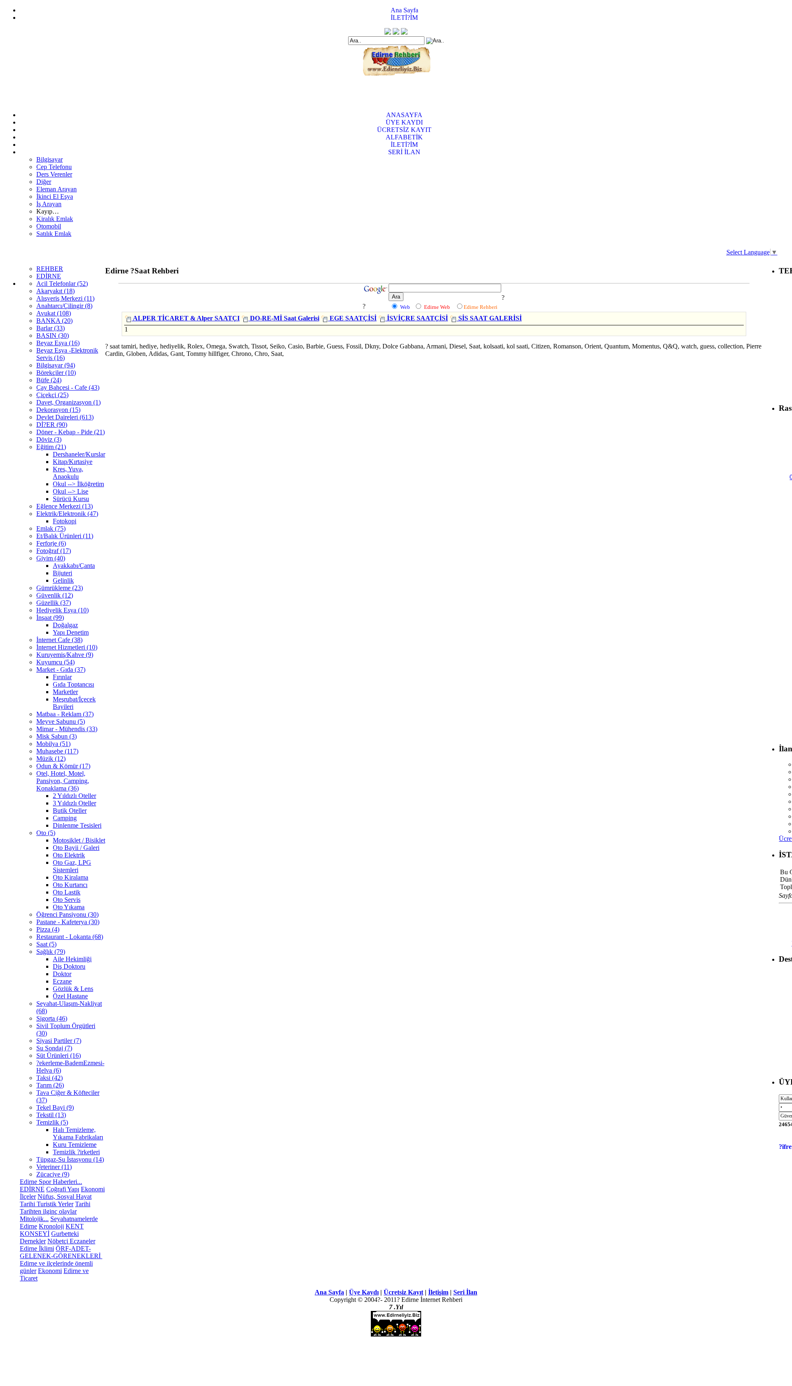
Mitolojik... (34, 1218)
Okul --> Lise (70, 491)
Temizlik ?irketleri (76, 1151)
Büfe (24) (48, 380)
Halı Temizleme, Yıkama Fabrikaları (78, 1133)
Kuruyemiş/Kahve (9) (64, 654)
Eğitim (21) (51, 446)
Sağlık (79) (50, 951)
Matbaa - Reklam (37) (65, 714)
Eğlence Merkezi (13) (64, 506)
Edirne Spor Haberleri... (51, 1181)
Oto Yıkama (69, 907)
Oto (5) (45, 832)
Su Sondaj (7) (54, 1048)
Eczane (62, 981)
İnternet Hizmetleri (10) (66, 647)
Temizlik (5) (52, 1122)
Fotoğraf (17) (53, 550)
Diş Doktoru (69, 966)
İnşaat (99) (50, 617)
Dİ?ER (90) (51, 424)
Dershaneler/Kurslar (79, 454)
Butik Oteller (70, 810)
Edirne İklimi (37, 1248)
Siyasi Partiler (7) (58, 1040)
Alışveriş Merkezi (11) (65, 298)
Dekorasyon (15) (58, 409)
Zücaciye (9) (52, 1174)
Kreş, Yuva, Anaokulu (68, 473)
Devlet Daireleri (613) (65, 417)
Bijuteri (62, 573)
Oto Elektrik (69, 855)
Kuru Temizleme (75, 1144)
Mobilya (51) (53, 743)
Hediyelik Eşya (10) (62, 610)
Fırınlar (62, 676)
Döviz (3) (48, 439)
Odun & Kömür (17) (63, 765)
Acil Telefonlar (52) (62, 283)
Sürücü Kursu (71, 498)
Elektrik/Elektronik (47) (67, 513)
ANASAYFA (404, 114)
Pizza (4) (47, 929)
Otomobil (48, 226)
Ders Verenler (54, 174)
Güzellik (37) (53, 602)
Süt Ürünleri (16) (58, 1055)
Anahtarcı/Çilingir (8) (64, 305)
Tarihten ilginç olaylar (48, 1211)
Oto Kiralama (70, 877)
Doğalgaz (65, 624)
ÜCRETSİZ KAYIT (404, 129)
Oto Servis (66, 899)
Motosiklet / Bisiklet (79, 840)
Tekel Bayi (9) (55, 1107)
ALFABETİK (404, 137)
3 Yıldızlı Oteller (74, 803)
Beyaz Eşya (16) (58, 342)
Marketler (65, 691)
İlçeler (28, 1196)
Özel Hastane (70, 996)
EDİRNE (48, 276)
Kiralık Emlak (54, 218)
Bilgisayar (49, 159)
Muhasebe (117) (57, 751)
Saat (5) (46, 944)
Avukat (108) (53, 313)
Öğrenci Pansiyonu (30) (67, 914)
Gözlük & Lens (73, 988)
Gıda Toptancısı (73, 684)
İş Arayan (48, 203)
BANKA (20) (54, 320)
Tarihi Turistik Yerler (46, 1203)
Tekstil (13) (51, 1114)
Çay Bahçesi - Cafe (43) (67, 387)
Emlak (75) (51, 528)
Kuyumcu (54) (55, 662)
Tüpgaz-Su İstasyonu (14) (70, 1159)
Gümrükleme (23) (59, 587)
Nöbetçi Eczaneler (71, 1241)
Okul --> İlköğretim (78, 483)
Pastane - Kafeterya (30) (67, 921)
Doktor (62, 973)
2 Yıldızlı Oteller (74, 795)
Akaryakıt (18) (55, 290)
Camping (65, 817)
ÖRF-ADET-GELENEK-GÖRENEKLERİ (61, 1252)
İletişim (438, 1292)
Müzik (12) (51, 758)
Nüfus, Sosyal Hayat (65, 1196)
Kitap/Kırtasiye (72, 461)
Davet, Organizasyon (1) (68, 402)
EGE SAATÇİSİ (352, 318)
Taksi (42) (49, 1077)
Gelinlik (63, 580)
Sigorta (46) (51, 1018)
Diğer (43, 181)
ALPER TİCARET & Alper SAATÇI (186, 318)
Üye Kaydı (364, 1292)
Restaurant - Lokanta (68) (69, 936)
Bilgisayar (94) (55, 365)
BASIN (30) (52, 335)
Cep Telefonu (54, 166)
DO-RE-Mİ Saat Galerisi (283, 318)
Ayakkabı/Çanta (74, 565)
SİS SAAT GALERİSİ (489, 318)
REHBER (49, 268)
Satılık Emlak (53, 233)
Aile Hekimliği (72, 958)
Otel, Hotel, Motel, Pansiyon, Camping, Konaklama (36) (62, 781)
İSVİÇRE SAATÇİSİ (416, 318)
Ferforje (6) (51, 543)
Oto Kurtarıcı (70, 884)
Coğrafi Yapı (62, 1189)
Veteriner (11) (54, 1166)
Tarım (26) (50, 1085)
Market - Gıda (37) (60, 669)
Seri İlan (465, 1292)
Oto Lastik (66, 892)
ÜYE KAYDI (404, 122)
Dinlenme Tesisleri (77, 825)
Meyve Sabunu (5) (60, 721)
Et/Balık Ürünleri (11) (64, 535)
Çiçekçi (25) (52, 394)
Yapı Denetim (71, 632)
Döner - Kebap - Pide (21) (70, 431)
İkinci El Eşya (54, 196)
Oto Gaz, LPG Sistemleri (72, 866)
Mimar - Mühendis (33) (66, 728)
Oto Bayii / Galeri (76, 847)
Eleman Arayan (56, 189)
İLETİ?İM (404, 17)
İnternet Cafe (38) (59, 639)
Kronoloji (51, 1226)
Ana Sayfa (404, 10)
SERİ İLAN (404, 151)
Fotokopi (64, 521)
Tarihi (82, 1203)
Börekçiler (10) (56, 372)
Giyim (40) (50, 558)
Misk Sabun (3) (56, 736)
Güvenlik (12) (54, 595)
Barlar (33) (50, 328)
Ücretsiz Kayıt (403, 1292)
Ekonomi (93, 1189)
